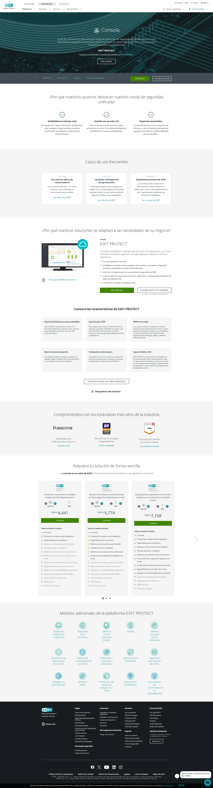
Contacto (128, 747)
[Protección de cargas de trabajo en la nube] (106, 679)
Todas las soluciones (107, 720)
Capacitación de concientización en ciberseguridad (155, 688)
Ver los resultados (106, 445)
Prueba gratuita (81, 750)
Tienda (195, 3)
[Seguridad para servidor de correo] (154, 655)
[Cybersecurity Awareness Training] (154, 679)
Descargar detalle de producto (62, 279)
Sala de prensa (155, 715)
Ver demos (106, 61)
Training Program (131, 726)
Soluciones (42, 9)
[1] (103, 598)
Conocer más (63, 445)
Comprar (60, 520)
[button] (45, 503)
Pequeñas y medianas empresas (108, 713)
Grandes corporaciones (109, 717)
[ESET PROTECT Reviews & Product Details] (149, 433)
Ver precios (140, 78)
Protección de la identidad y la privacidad (85, 729)
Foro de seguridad (132, 744)
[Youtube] (106, 768)
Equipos (50, 506)
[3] (110, 598)
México (206, 3)
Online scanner (80, 733)
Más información (168, 785)
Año (69, 506)
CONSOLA (76, 78)
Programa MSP (130, 718)
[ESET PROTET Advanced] (106, 491)
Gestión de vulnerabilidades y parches (84, 661)
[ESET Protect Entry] (60, 491)
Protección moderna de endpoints (59, 634)
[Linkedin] (114, 768)
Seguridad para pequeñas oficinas (84, 719)
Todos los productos (82, 712)
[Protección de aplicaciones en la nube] (58, 655)
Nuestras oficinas (48, 716)
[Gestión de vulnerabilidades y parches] (82, 655)
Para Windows (80, 715)
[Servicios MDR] (82, 679)
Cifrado (130, 631)
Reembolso (156, 741)
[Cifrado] (130, 628)
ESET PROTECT (127, 54)
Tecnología (154, 718)
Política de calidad (157, 726)
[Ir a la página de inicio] (47, 709)
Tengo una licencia (82, 753)
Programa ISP (130, 721)
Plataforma (27, 9)
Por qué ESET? (155, 712)
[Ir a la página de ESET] (9, 6)
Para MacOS (79, 723)
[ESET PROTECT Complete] (153, 491)
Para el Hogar (29, 4)
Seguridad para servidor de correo (154, 661)
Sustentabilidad (156, 724)
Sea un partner (130, 712)
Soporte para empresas (134, 741)
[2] (106, 598)
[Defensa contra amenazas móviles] (106, 628)
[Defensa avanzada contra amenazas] (154, 628)
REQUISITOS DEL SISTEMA (95, 78)
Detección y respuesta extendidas (107, 661)
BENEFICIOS (47, 78)
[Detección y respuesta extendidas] (106, 655)
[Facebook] (92, 768)
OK (182, 785)
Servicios (56, 9)
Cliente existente (198, 9)
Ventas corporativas (173, 9)
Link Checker (80, 736)
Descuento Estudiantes (83, 741)
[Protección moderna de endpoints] (58, 628)
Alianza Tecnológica (132, 724)
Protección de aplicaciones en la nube (59, 661)
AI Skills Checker (81, 739)
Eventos (153, 721)
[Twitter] (99, 768)
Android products (81, 725)
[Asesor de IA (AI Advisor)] (130, 679)
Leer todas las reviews (149, 446)
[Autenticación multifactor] (130, 655)
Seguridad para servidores (82, 634)
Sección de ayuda (162, 78)
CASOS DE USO (62, 78)
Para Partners (64, 4)
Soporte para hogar (132, 738)
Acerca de (178, 3)
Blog (186, 3)
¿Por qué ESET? (72, 9)
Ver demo (103, 725)
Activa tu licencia (131, 735)
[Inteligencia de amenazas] (58, 679)
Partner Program (131, 715)
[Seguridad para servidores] (82, 628)
